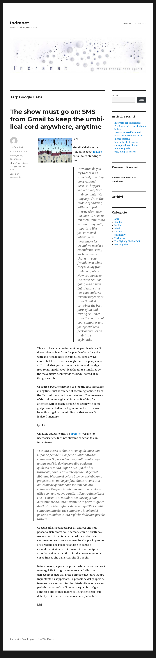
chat (12, 163)
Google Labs (21, 163)
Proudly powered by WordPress (37, 639)
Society (118, 231)
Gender (118, 222)
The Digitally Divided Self (127, 241)
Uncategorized (121, 244)
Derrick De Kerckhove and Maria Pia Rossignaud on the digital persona (128, 135)
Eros (116, 219)
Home (127, 23)
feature (97, 151)
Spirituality (120, 235)
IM (24, 166)
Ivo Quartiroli (16, 147)
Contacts (140, 23)
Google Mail (16, 166)
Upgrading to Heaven (125, 151)
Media (13, 155)
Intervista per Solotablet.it (127, 123)
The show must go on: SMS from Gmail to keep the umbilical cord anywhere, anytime (57, 119)
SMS (12, 169)
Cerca (115, 95)
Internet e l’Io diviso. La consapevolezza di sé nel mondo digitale (126, 145)
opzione (76, 433)
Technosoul (15, 159)
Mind (19, 155)
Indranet (19, 22)
